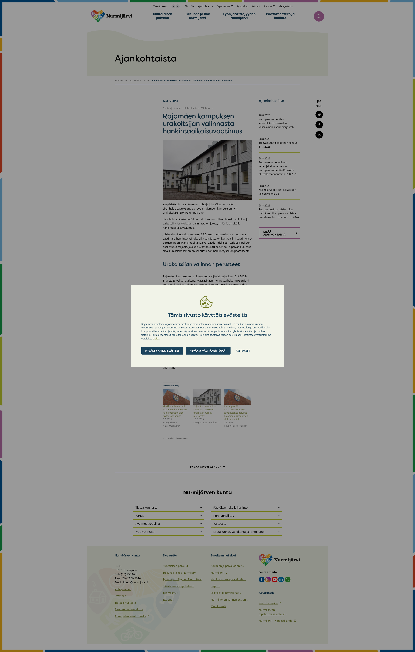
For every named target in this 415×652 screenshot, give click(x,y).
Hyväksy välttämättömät (208, 350)
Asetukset (243, 350)
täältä (156, 338)
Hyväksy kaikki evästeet (162, 350)
